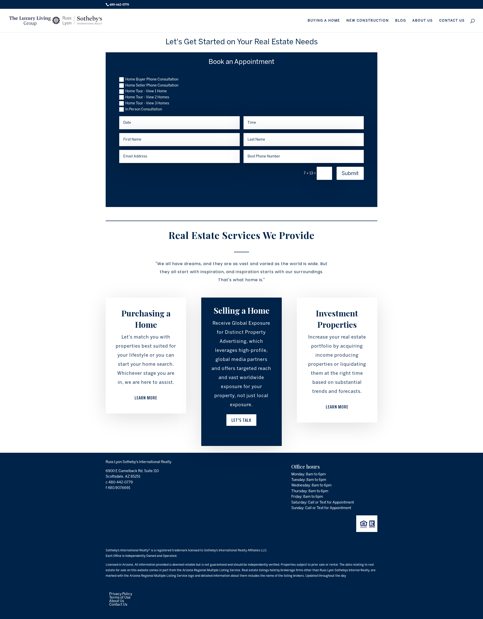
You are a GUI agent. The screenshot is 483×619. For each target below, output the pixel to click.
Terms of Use (120, 597)
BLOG (400, 20)
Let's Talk (241, 420)
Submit (350, 173)
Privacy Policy (120, 594)
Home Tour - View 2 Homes (147, 97)
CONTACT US (452, 20)
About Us (116, 601)
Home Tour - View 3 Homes (147, 103)
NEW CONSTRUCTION (367, 20)
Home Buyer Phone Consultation (151, 79)
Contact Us (118, 604)
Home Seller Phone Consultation (151, 85)
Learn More (146, 398)
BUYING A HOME (324, 20)
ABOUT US (422, 20)
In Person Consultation (143, 109)
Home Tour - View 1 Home (146, 91)
